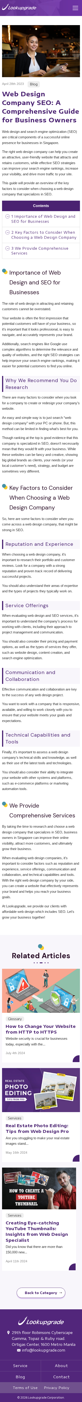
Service (20, 1365)
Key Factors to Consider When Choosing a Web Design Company (44, 234)
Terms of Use (25, 1388)
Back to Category (41, 1293)
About (61, 1365)
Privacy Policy (56, 1388)
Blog (20, 1376)
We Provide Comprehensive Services (40, 250)
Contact (61, 1376)
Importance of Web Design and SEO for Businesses (43, 218)
